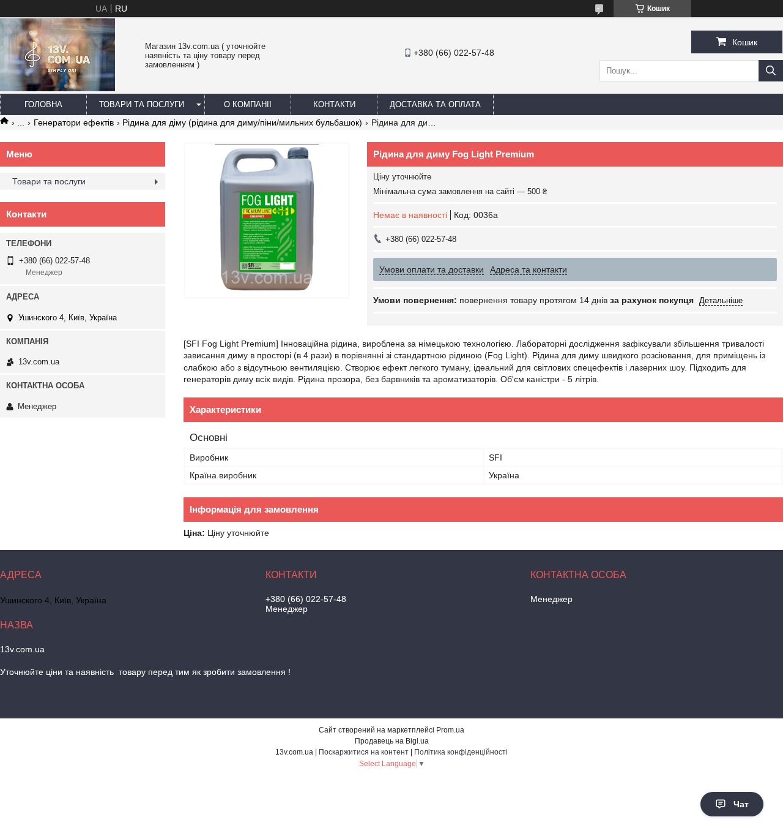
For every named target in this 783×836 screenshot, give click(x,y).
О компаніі (248, 104)
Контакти (334, 104)
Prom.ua (450, 730)
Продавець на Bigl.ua (392, 741)
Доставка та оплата (435, 104)
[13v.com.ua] (57, 88)
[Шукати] (771, 70)
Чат (741, 804)
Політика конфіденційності (461, 752)
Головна (43, 104)
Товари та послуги (141, 104)
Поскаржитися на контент (364, 752)
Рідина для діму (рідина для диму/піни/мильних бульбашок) (242, 122)
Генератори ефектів (74, 122)
